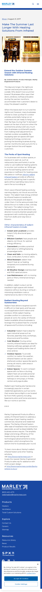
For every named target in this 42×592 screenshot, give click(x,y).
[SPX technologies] (8, 554)
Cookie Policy (31, 573)
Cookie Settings (21, 584)
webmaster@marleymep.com (14, 495)
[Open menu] (38, 4)
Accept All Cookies (21, 578)
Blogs (4, 19)
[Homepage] (14, 487)
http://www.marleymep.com (19, 457)
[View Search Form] (33, 4)
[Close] (38, 564)
